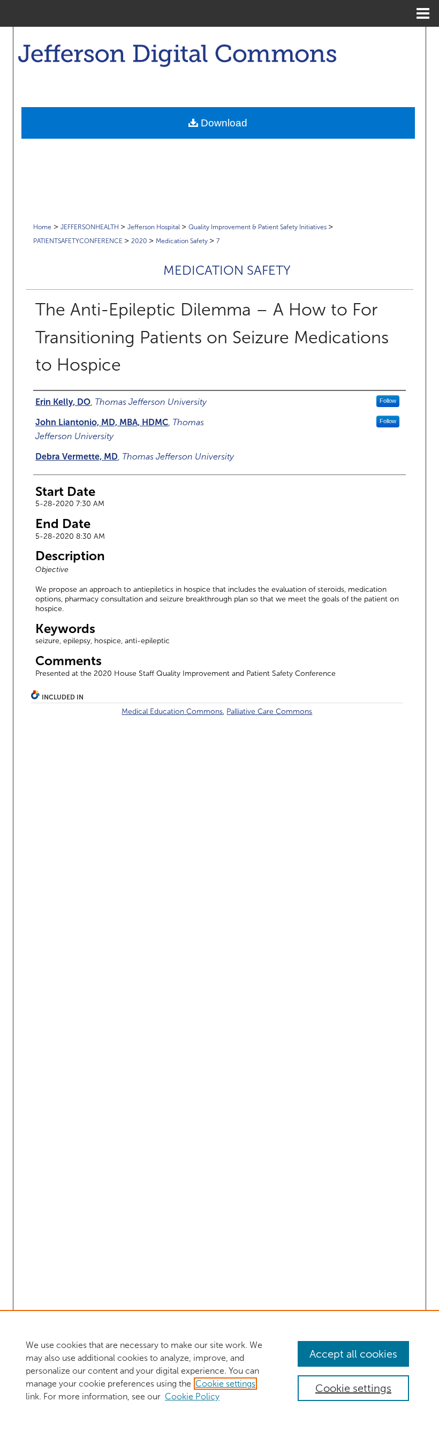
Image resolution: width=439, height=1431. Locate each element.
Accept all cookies (353, 1354)
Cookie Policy (192, 1396)
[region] (219, 1370)
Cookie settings (225, 1383)
